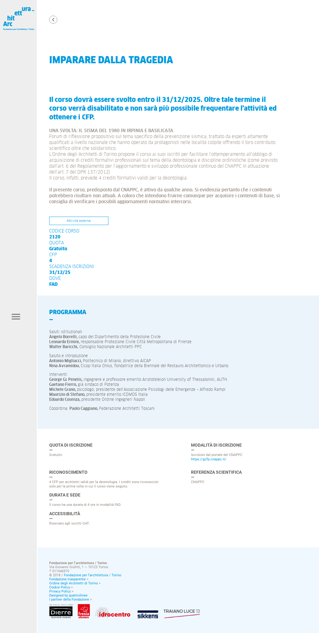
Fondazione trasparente (67, 579)
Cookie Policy (59, 587)
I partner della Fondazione (69, 599)
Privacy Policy (60, 591)
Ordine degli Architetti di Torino (73, 583)
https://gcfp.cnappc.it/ (208, 459)
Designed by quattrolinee (68, 595)
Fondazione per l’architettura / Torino (92, 575)
